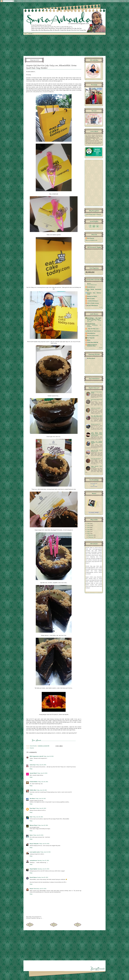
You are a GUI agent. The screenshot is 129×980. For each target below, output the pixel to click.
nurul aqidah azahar (35, 852)
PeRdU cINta (33, 790)
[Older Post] (77, 926)
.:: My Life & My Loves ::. (93, 328)
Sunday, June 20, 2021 (42, 877)
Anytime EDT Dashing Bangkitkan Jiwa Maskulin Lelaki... (96, 442)
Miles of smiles (91, 298)
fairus (31, 835)
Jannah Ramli (33, 773)
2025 (88, 525)
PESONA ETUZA (91, 324)
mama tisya (32, 764)
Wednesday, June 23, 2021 (39, 888)
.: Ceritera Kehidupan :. (93, 300)
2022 (88, 531)
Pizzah (31, 888)
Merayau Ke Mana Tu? (95, 424)
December (91, 535)
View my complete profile (91, 240)
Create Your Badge (93, 486)
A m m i (89, 283)
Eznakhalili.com (91, 287)
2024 (88, 527)
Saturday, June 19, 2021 (43, 860)
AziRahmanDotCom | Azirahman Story (94, 345)
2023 (88, 529)
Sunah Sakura (33, 877)
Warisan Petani (33, 825)
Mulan (88, 340)
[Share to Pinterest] (62, 746)
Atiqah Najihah (33, 868)
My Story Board (91, 358)
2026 (88, 523)
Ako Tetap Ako (91, 337)
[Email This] (56, 746)
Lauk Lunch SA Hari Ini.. (96, 408)
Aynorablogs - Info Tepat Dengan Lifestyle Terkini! (94, 318)
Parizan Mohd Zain (93, 483)
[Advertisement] (64, 46)
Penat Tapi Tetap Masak (96, 458)
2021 (88, 533)
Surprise (32, 748)
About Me (30, 33)
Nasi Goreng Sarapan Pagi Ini (96, 400)
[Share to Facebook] (60, 746)
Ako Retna (32, 798)
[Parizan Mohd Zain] (93, 485)
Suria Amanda (90, 238)
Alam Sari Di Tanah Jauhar (93, 331)
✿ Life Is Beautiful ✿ (92, 305)
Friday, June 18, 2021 (48, 756)
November (91, 537)
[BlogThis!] (57, 746)
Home (25, 33)
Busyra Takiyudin (34, 843)
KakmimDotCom (91, 333)
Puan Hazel (32, 808)
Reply (31, 760)
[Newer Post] (30, 926)
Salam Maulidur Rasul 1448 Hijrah (96, 467)
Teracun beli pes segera (92, 284)
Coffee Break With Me (92, 342)
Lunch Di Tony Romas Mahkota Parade (96, 451)
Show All (100, 307)
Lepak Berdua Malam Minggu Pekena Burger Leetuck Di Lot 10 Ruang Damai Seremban (96, 434)
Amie (31, 816)
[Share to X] (59, 746)
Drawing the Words (92, 296)
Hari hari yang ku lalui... (93, 335)
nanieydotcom (33, 860)
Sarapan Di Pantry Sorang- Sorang (96, 392)
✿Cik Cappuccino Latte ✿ (36, 756)
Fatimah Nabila (33, 781)
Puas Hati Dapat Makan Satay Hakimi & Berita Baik (96, 416)
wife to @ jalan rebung (93, 303)
